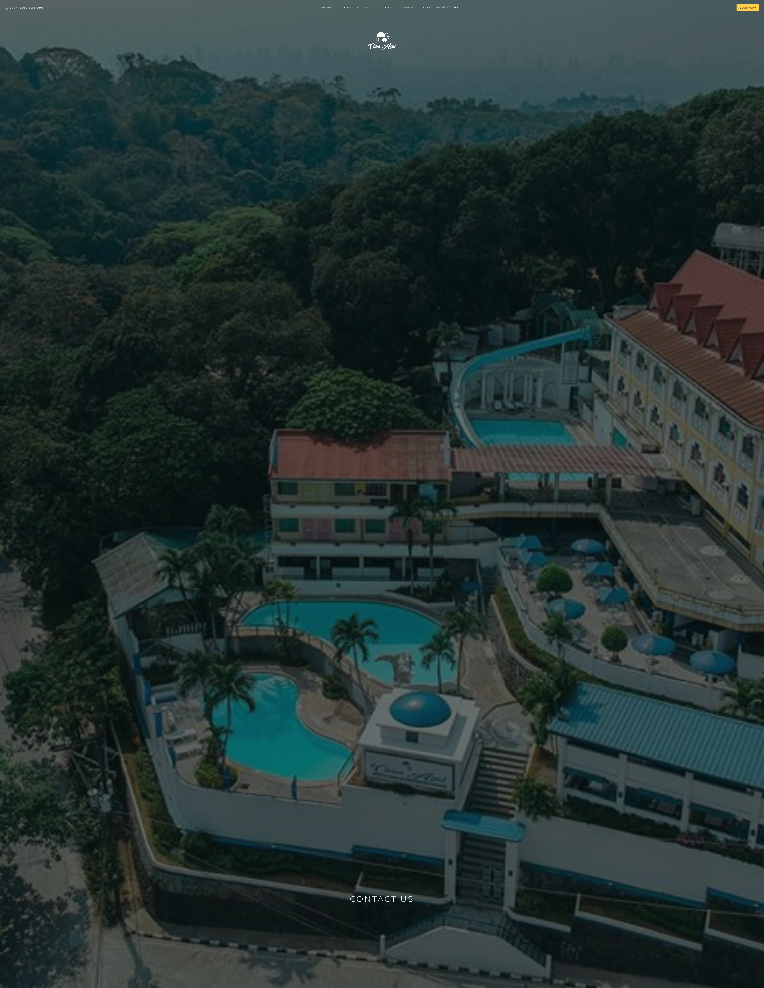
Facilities (383, 7)
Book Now (748, 7)
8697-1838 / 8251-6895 (26, 7)
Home (326, 7)
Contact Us (447, 7)
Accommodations (353, 7)
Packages (406, 7)
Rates (426, 7)
